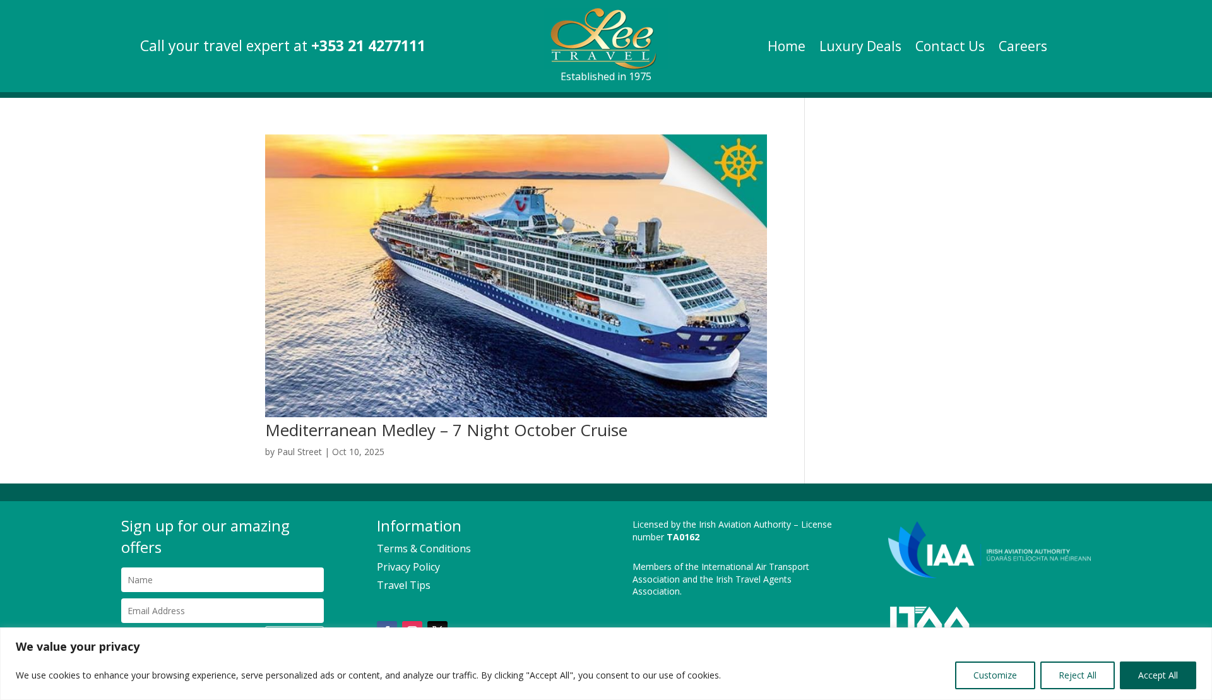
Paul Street (299, 452)
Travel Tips (404, 585)
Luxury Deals (860, 48)
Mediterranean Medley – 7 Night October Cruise (446, 429)
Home (786, 48)
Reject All (1077, 675)
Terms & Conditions (424, 548)
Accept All (1158, 675)
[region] (606, 663)
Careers (1023, 48)
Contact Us (950, 48)
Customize (995, 675)
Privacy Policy (408, 567)
